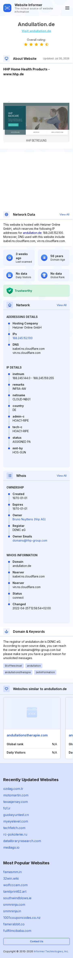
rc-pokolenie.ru (15, 834)
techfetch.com (14, 828)
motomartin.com (15, 795)
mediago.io (11, 847)
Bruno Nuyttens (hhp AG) (29, 519)
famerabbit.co (14, 924)
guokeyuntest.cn (16, 815)
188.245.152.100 (23, 338)
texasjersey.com (15, 802)
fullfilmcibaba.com (17, 931)
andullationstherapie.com (27, 735)
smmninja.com (14, 904)
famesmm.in (12, 872)
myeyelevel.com (15, 821)
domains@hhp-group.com (30, 540)
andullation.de (32, 232)
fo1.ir (7, 808)
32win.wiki (11, 878)
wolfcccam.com (15, 885)
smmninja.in (12, 911)
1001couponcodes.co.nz (22, 918)
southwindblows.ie (17, 898)
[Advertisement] (36, 89)
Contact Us (36, 941)
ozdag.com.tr (13, 789)
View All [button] (64, 214)
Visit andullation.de (36, 31)
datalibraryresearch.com (22, 841)
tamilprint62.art (14, 891)
